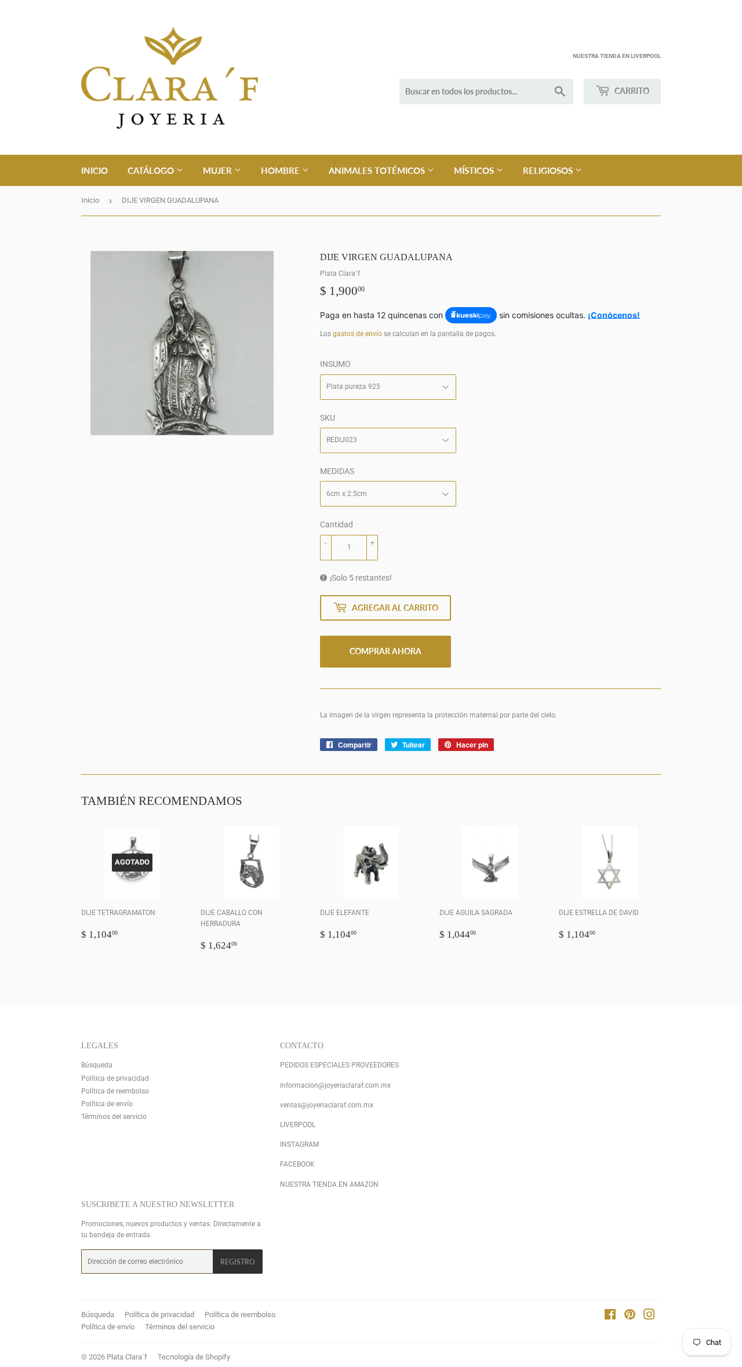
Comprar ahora (385, 651)
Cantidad (336, 524)
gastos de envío (357, 334)
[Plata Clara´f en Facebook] (610, 1317)
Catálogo (152, 170)
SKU (327, 417)
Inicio (94, 170)
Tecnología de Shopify (194, 1357)
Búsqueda (96, 1065)
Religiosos (549, 170)
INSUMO (335, 364)
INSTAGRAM (299, 1144)
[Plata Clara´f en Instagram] (649, 1317)
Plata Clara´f (127, 1357)
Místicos (475, 170)
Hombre (281, 170)
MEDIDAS (337, 471)
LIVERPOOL (297, 1125)
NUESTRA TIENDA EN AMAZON (329, 1184)
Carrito (631, 91)
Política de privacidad (115, 1078)
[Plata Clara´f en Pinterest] (630, 1317)
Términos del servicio (114, 1117)
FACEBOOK (297, 1164)
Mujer (218, 170)
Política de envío (107, 1104)
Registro (237, 1261)
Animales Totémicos (378, 170)
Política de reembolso (115, 1091)
